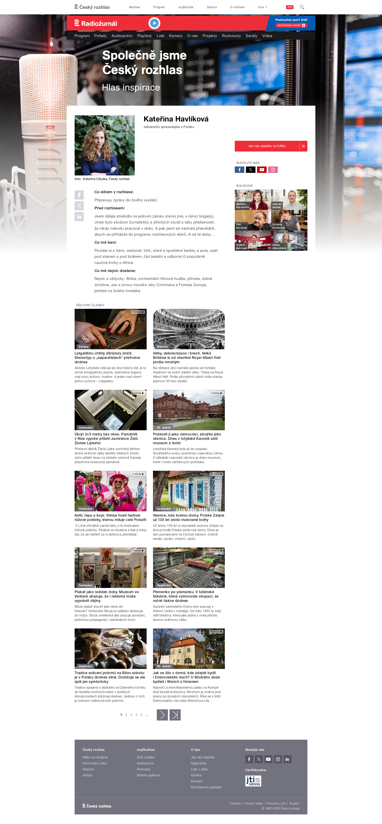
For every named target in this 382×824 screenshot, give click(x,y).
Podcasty (144, 769)
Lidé (160, 35)
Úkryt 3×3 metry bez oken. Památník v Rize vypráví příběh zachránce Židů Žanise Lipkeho (106, 438)
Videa (267, 35)
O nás (192, 35)
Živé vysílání (146, 757)
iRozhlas (134, 7)
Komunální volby (95, 763)
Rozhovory (231, 35)
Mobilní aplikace (149, 775)
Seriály (251, 35)
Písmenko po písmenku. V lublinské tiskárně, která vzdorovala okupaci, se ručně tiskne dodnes (186, 596)
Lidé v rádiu (199, 769)
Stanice (212, 7)
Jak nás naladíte (203, 757)
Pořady (100, 35)
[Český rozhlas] (92, 7)
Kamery (176, 35)
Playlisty (144, 35)
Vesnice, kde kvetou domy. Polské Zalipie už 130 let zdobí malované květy (188, 517)
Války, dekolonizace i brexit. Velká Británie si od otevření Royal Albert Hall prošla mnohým (187, 357)
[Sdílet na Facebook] (79, 195)
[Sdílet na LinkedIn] (79, 216)
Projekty (210, 35)
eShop (87, 775)
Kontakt (197, 781)
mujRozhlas (186, 7)
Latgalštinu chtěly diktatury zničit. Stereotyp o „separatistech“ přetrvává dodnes (107, 357)
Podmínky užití (276, 803)
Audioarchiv (122, 35)
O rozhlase (237, 7)
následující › (162, 715)
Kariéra (196, 775)
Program (159, 7)
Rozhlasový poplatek (206, 787)
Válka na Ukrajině (95, 757)
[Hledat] (302, 7)
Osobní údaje (254, 803)
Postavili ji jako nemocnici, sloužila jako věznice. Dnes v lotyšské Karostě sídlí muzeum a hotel (187, 438)
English (294, 803)
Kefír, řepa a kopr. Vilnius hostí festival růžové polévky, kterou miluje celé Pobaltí (110, 517)
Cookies (235, 803)
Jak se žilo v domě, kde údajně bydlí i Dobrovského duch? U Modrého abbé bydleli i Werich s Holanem (186, 677)
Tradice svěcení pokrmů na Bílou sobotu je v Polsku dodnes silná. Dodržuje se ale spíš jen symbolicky (110, 677)
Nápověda (198, 763)
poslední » (175, 715)
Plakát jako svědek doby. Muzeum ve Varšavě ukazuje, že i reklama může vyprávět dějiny (107, 596)
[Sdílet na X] (79, 205)
